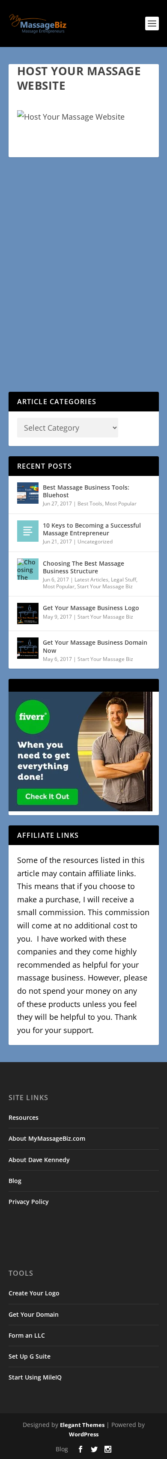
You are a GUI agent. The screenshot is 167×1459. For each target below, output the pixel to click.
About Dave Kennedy (39, 1160)
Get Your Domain (34, 1314)
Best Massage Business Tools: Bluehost (86, 491)
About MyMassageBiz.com (47, 1138)
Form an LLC (27, 1335)
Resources (24, 1117)
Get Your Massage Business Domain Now (95, 646)
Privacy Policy (29, 1202)
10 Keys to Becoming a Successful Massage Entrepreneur (92, 529)
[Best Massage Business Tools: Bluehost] (28, 493)
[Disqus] (84, 281)
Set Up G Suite (30, 1356)
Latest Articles (91, 579)
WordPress (83, 1434)
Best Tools (90, 503)
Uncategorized (95, 541)
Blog (15, 1181)
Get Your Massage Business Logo (91, 608)
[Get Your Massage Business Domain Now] (28, 648)
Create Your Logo (34, 1293)
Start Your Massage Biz (105, 586)
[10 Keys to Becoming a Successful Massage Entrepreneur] (28, 531)
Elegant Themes (82, 1425)
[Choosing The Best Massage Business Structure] (28, 569)
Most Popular (121, 503)
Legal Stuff (123, 579)
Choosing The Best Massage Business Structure (83, 567)
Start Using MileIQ (35, 1377)
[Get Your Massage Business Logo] (28, 613)
